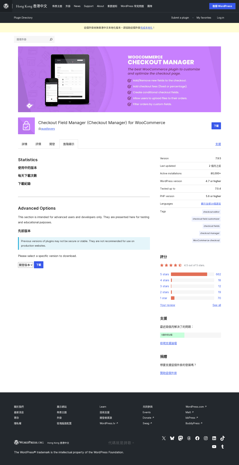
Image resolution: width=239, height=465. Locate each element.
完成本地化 (146, 27)
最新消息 (19, 412)
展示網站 (62, 406)
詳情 (24, 144)
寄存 (16, 417)
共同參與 (148, 406)
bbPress (192, 417)
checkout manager (210, 233)
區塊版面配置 (64, 423)
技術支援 (105, 412)
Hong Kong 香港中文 (58, 442)
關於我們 (19, 406)
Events (147, 412)
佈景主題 (62, 412)
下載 (216, 125)
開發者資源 (106, 417)
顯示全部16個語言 (211, 203)
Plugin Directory (23, 17)
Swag (147, 423)
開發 (52, 144)
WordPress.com (196, 406)
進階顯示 (68, 144)
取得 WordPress (222, 6)
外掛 (59, 417)
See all (217, 305)
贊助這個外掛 (168, 373)
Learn (103, 406)
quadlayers (48, 128)
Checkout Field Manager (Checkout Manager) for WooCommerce (101, 122)
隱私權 (17, 423)
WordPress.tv (109, 423)
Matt (190, 412)
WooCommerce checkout (206, 240)
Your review (167, 305)
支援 (218, 144)
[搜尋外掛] (51, 39)
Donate (148, 417)
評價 (38, 144)
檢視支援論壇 (168, 343)
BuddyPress (194, 423)
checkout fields (212, 226)
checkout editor (211, 212)
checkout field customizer (206, 219)
